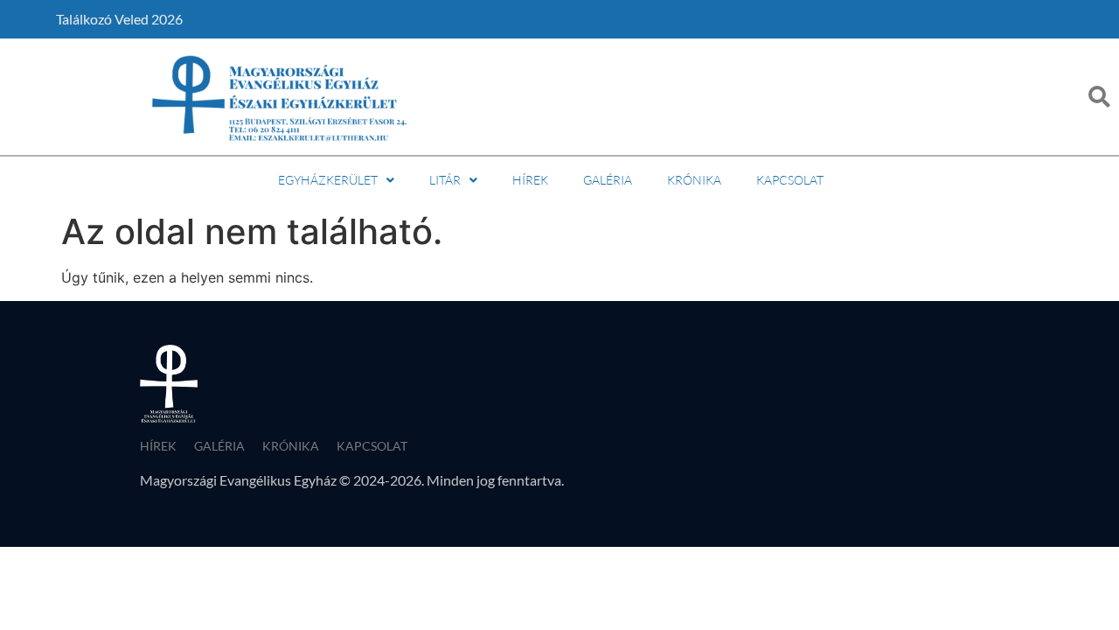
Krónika (694, 179)
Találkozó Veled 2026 (119, 18)
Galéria (607, 179)
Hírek (530, 179)
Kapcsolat (790, 179)
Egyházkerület (328, 179)
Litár (445, 179)
